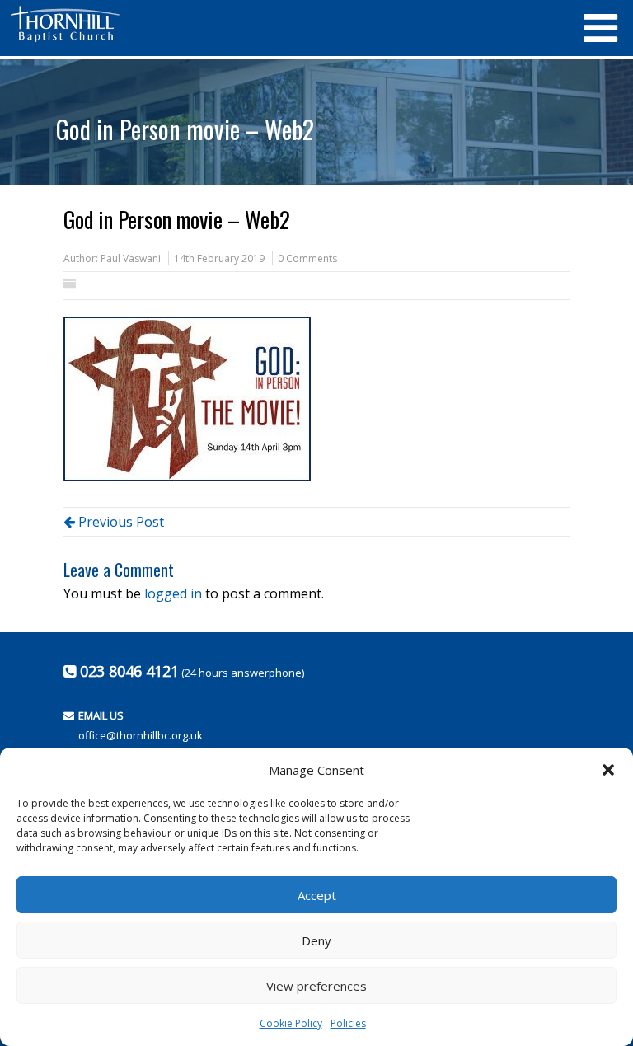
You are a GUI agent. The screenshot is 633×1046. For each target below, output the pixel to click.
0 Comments (307, 258)
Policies (348, 1023)
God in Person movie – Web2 (185, 129)
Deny (316, 940)
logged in (173, 593)
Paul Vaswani (131, 258)
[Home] (287, 24)
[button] (608, 770)
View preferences (316, 986)
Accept (317, 895)
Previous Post (119, 522)
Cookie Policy (291, 1023)
